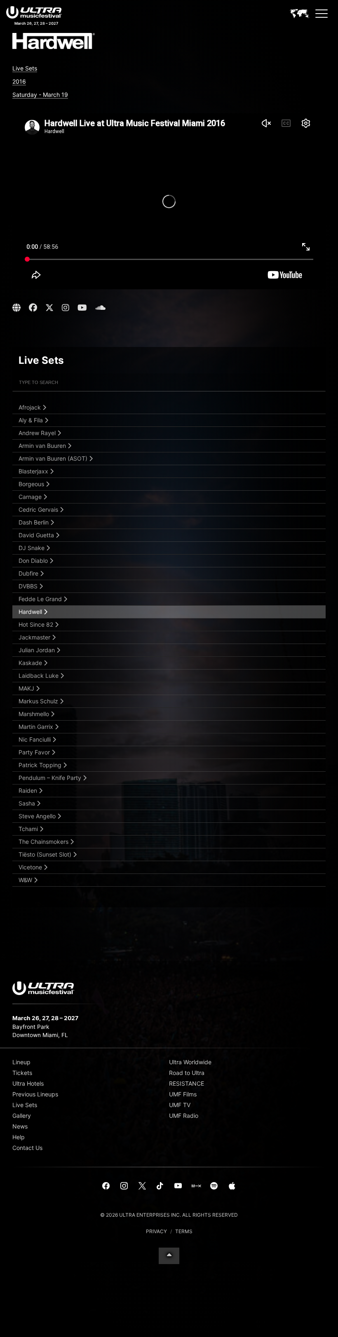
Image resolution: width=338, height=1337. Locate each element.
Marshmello (35, 713)
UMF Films (183, 1094)
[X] (142, 1186)
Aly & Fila (32, 420)
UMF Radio (183, 1115)
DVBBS (29, 586)
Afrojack (30, 407)
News (20, 1126)
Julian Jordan (37, 649)
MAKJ (27, 688)
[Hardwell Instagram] (65, 308)
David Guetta (37, 535)
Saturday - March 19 (40, 94)
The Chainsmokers (44, 841)
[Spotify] (214, 1186)
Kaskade (31, 662)
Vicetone (31, 867)
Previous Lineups (35, 1094)
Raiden (29, 790)
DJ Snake (32, 547)
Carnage (31, 496)
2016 (19, 81)
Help (18, 1136)
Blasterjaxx (34, 471)
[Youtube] (178, 1186)
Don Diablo (34, 560)
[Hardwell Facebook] (33, 308)
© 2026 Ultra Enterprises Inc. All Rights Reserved (169, 1215)
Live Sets (24, 68)
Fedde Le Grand (41, 598)
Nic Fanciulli (35, 739)
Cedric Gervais (39, 509)
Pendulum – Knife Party (51, 777)
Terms (183, 1231)
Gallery (21, 1115)
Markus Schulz (39, 701)
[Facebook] (106, 1186)
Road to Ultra (186, 1072)
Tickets (22, 1072)
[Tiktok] (160, 1186)
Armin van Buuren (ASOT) (54, 458)
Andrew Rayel (38, 432)
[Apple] (232, 1186)
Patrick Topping (41, 764)
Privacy (156, 1231)
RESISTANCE (186, 1083)
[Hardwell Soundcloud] (100, 308)
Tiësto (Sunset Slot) (46, 854)
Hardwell (31, 611)
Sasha (28, 803)
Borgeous (32, 483)
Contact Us (27, 1147)
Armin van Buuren (43, 445)
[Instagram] (124, 1186)
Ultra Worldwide (190, 1061)
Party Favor (35, 752)
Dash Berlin (34, 522)
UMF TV (179, 1104)
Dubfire (29, 573)
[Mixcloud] (196, 1186)
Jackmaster (35, 637)
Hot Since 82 (37, 624)
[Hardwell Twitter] (49, 308)
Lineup (21, 1061)
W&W (26, 879)
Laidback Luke (39, 675)
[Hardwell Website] (17, 308)
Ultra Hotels (28, 1083)
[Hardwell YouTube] (82, 308)
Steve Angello (38, 816)
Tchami (29, 828)
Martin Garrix (37, 726)
